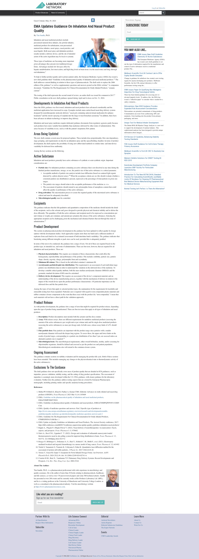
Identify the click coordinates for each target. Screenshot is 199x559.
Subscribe (162, 8)
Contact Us (137, 523)
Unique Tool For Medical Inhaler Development (141, 123)
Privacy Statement (106, 556)
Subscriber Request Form (120, 556)
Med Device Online (74, 545)
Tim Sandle (41, 35)
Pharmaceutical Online (75, 550)
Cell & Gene (72, 527)
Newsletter (39, 531)
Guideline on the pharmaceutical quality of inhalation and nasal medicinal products (73, 397)
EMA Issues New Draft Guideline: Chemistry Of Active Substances (150, 55)
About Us (137, 520)
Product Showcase (41, 13)
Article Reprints (106, 523)
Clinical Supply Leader (76, 532)
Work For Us (138, 525)
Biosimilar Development (76, 525)
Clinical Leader (73, 530)
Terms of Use (97, 556)
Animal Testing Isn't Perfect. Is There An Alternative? (144, 188)
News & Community (58, 13)
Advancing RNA (73, 520)
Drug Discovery (73, 537)
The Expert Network (108, 527)
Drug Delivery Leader (75, 540)
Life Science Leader (74, 542)
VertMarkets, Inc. (75, 556)
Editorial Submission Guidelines (112, 525)
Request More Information (44, 523)
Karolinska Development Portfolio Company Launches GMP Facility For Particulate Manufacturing (140, 167)
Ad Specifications (41, 520)
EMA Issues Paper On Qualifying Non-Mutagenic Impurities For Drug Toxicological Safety (142, 91)
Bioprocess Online (74, 523)
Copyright (58, 556)
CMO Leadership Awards (109, 536)
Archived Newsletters (108, 520)
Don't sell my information (135, 556)
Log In (154, 8)
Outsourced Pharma (74, 547)
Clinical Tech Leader (75, 535)
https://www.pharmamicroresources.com (50, 486)
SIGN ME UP (98, 502)
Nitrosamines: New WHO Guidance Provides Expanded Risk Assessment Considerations (141, 107)
